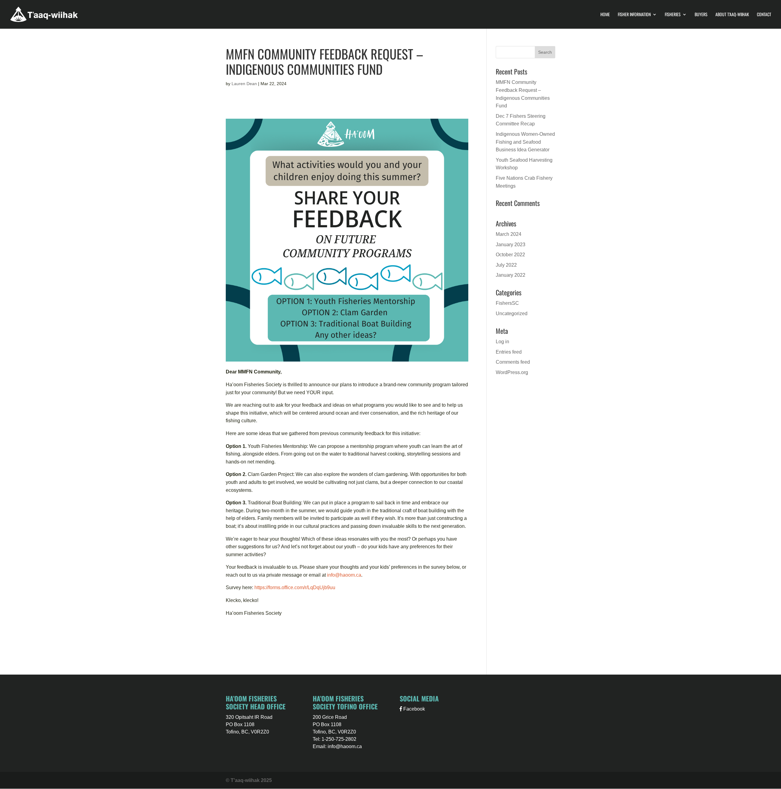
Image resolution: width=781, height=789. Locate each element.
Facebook (413, 709)
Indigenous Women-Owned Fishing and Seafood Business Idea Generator (525, 142)
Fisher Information (634, 14)
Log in (502, 341)
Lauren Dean (244, 83)
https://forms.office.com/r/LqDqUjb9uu (294, 587)
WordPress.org (512, 372)
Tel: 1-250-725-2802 (334, 739)
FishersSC (507, 303)
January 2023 (510, 244)
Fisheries (673, 14)
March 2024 (508, 234)
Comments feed (513, 362)
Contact (764, 14)
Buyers (701, 14)
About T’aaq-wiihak (732, 14)
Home (605, 14)
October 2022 (510, 254)
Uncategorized (511, 313)
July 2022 (506, 265)
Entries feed (509, 352)
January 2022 (510, 275)
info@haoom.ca (344, 575)
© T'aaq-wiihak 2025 (249, 780)
